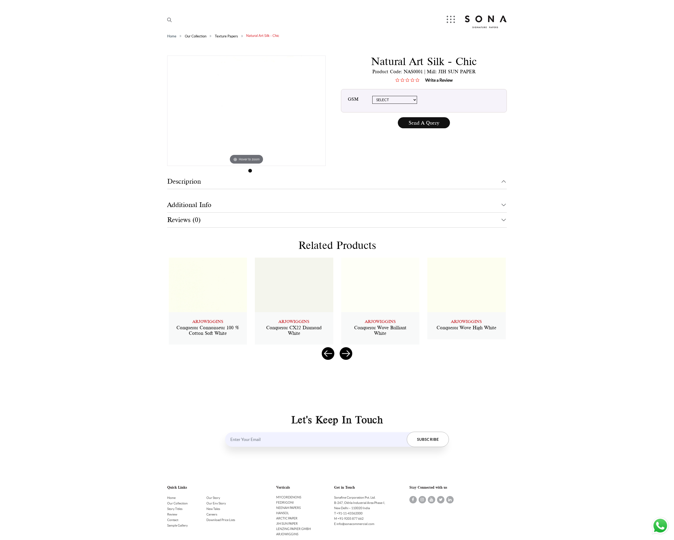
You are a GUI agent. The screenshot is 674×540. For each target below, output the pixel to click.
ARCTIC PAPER (287, 518)
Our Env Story (216, 503)
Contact (172, 520)
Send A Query (424, 123)
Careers (211, 514)
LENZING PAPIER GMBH (293, 529)
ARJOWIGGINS (287, 534)
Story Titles (174, 508)
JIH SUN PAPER (287, 523)
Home (171, 36)
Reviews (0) (184, 220)
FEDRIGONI (285, 502)
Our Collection (195, 36)
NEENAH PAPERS (288, 507)
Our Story (213, 497)
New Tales (213, 508)
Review (172, 514)
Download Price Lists (220, 520)
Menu (451, 19)
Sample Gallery (177, 525)
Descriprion (184, 181)
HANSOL (282, 513)
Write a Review (439, 80)
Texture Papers (226, 36)
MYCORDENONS (288, 497)
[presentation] (328, 353)
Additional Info (189, 205)
